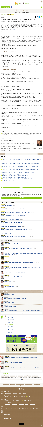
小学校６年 (36, 375)
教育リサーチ (29, 396)
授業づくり (7, 375)
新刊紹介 (20, 393)
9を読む (2, 153)
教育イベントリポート (8, 396)
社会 (6, 377)
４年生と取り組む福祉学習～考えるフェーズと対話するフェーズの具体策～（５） (18, 248)
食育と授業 (23, 396)
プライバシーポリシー (20, 384)
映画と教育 (9, 320)
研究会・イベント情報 (8, 415)
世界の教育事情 (10, 329)
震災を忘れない (10, 322)
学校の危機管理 (10, 327)
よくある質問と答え (37, 384)
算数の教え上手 (10, 326)
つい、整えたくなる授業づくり (9, 286)
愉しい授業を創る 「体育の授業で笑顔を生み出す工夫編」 (11, 226)
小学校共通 (2, 375)
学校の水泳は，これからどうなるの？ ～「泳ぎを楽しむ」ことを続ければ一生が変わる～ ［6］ (19, 172)
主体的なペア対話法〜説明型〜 (9, 302)
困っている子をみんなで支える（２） (7, 233)
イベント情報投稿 (20, 420)
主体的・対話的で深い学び (32, 377)
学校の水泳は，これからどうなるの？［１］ (10, 180)
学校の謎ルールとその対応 (9, 294)
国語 (22, 375)
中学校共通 (2, 377)
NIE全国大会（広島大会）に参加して (10, 306)
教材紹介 (24, 393)
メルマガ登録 (7, 420)
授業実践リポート (17, 396)
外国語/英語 (25, 377)
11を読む (40, 153)
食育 (33, 375)
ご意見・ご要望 (21, 197)
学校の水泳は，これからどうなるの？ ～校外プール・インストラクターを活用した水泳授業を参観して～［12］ (21, 164)
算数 (16, 375)
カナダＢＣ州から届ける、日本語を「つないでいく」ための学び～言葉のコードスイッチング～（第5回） (22, 268)
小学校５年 (29, 375)
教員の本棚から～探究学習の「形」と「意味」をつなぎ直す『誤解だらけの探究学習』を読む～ (21, 357)
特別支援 (38, 377)
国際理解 (20, 377)
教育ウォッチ (15, 393)
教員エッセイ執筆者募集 (37, 420)
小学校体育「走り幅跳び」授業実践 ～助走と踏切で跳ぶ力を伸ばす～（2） (14, 229)
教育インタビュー (8, 393)
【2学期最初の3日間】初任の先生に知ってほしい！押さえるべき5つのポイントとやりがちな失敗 (22, 367)
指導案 (6, 408)
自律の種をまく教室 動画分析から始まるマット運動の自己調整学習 (13, 215)
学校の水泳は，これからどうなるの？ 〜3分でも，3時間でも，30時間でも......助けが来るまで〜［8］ (20, 169)
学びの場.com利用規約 (28, 384)
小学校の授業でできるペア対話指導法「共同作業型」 (13, 276)
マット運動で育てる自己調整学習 (6, 205)
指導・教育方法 (12, 375)
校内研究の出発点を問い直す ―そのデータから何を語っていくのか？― (17, 257)
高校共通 (9, 377)
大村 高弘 (13, 29)
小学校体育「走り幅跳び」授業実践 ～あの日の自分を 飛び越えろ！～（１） (15, 236)
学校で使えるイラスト (25, 408)
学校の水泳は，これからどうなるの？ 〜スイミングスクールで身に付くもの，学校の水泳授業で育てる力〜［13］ (21, 161)
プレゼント (16, 415)
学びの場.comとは (6, 384)
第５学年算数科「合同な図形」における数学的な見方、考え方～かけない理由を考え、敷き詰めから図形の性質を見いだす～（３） (23, 254)
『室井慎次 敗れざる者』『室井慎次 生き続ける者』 (14, 362)
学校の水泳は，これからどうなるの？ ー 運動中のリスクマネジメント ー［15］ (17, 157)
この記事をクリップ (21, 187)
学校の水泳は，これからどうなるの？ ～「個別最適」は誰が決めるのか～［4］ (16, 175)
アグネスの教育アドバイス (12, 319)
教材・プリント (17, 408)
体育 (1, 31)
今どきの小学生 (10, 332)
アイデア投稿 (13, 420)
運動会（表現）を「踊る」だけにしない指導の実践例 (10, 219)
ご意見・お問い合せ (27, 420)
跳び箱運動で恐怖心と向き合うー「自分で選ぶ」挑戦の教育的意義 (12, 208)
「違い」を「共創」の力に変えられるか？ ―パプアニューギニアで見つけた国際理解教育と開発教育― (22, 310)
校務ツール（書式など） (34, 408)
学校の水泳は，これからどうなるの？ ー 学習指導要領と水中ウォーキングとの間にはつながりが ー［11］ (22, 166)
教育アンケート (7, 412)
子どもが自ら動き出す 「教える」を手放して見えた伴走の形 (11, 222)
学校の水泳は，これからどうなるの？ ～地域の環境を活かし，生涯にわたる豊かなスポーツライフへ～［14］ (21, 159)
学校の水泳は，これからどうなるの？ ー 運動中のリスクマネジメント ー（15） (15, 212)
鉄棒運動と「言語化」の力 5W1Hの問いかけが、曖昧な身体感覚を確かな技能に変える (19, 262)
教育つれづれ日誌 (11, 14)
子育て (12, 377)
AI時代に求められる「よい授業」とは (11, 243)
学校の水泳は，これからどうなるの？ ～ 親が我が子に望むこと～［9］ (15, 167)
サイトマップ (21, 385)
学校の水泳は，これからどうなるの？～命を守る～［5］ (12, 174)
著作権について (12, 384)
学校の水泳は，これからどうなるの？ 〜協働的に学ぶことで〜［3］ (14, 177)
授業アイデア (11, 408)
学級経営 (25, 375)
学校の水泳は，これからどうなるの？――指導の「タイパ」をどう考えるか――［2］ (17, 178)
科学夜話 (9, 331)
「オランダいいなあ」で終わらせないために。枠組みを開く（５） (16, 272)
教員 (17, 377)
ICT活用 (19, 375)
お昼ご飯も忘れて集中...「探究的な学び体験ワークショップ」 (15, 298)
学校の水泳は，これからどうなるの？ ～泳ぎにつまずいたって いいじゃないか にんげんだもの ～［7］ (21, 171)
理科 (15, 377)
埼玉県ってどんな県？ (8, 281)
